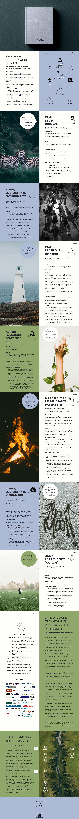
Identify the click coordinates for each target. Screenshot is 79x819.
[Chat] (21, 86)
